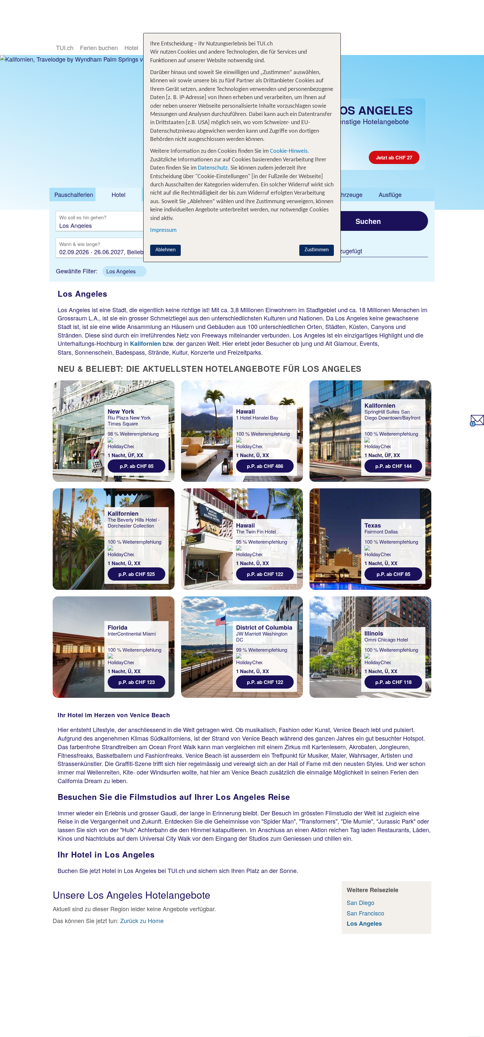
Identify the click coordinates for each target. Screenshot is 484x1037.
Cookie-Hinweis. (289, 151)
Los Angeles (364, 923)
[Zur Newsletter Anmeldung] (477, 424)
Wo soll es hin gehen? (82, 218)
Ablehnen (165, 250)
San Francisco (365, 913)
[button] (124, 271)
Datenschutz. (213, 168)
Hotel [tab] (118, 194)
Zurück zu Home (142, 920)
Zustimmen (317, 250)
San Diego (360, 902)
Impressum (163, 230)
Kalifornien (145, 343)
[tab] (72, 195)
